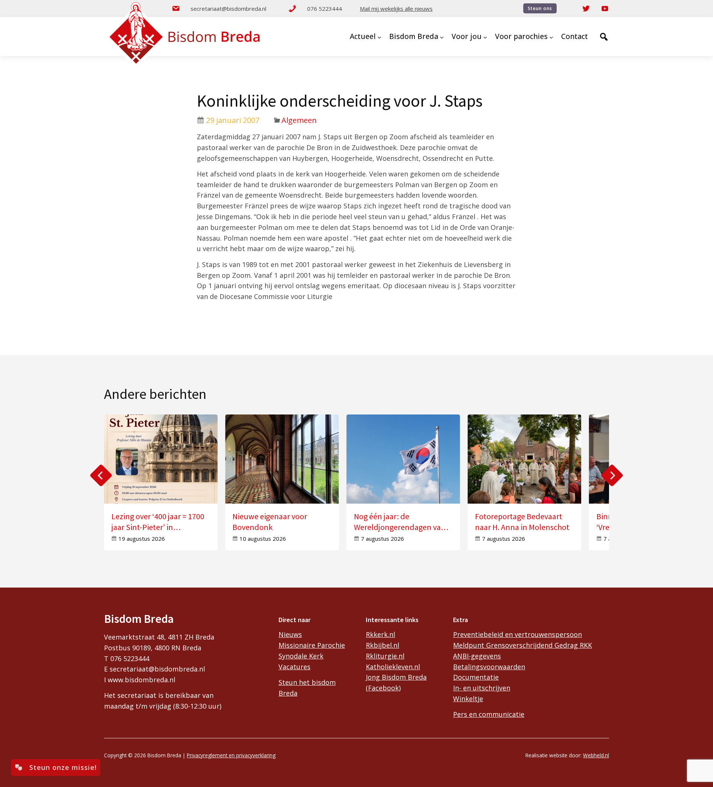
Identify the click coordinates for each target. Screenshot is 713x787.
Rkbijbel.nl (382, 645)
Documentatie (476, 677)
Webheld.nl (596, 755)
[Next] (612, 475)
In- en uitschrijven (481, 687)
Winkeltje (468, 698)
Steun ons (540, 8)
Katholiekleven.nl (393, 666)
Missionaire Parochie (312, 645)
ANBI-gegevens (477, 655)
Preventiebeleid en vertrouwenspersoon (517, 634)
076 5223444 (324, 8)
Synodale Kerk (301, 655)
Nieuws (290, 634)
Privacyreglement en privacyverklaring (231, 755)
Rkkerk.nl (380, 634)
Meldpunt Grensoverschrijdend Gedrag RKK (522, 645)
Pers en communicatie (488, 714)
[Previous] (101, 475)
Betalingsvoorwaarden (489, 666)
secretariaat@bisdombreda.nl (228, 8)
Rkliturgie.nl (385, 655)
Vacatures (294, 666)
